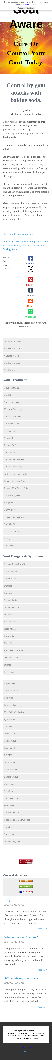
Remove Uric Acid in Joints (16, 488)
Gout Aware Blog (12, 690)
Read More (43, 929)
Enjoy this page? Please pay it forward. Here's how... (26, 324)
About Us (8, 827)
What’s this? (7, 268)
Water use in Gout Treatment (17, 474)
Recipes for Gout (12, 445)
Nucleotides (9, 726)
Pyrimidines (9, 719)
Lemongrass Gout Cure (14, 481)
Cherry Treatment (12, 402)
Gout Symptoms (11, 571)
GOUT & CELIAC (13, 531)
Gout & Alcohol (11, 607)
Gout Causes (10, 578)
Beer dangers (10, 672)
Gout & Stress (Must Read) (16, 564)
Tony (7, 900)
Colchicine (9, 545)
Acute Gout (9, 621)
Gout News (9, 370)
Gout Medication (11, 423)
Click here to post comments (18, 233)
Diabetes (8, 614)
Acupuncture (10, 431)
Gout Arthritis (10, 600)
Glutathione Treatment (14, 459)
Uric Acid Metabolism (14, 712)
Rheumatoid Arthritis (13, 650)
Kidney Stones (10, 636)
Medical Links (10, 769)
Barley (7, 538)
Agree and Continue (26, 8)
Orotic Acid (9, 733)
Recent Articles (15, 875)
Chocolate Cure (11, 798)
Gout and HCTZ (11, 812)
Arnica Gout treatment (14, 517)
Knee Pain (9, 643)
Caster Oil (8, 438)
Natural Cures (10, 452)
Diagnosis (8, 593)
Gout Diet (8, 395)
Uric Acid (8, 698)
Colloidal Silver (11, 524)
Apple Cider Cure (12, 348)
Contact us (9, 834)
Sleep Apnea (10, 629)
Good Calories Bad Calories (17, 820)
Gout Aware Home (12, 341)
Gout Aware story (12, 363)
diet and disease (11, 657)
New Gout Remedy (13, 466)
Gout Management (12, 495)
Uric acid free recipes (13, 409)
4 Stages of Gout (11, 356)
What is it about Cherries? (21, 937)
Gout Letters (9, 791)
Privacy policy (30, 5)
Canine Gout (10, 741)
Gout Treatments (11, 388)
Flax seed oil (10, 805)
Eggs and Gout (11, 777)
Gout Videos (10, 762)
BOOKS (8, 755)
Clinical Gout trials (12, 416)
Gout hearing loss (12, 841)
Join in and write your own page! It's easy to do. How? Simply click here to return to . (26, 245)
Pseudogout (9, 748)
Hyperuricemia (11, 683)
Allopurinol (9, 502)
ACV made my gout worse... (22, 978)
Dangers (8, 586)
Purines (7, 665)
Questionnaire (10, 784)
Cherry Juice (10, 510)
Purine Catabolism (12, 705)
